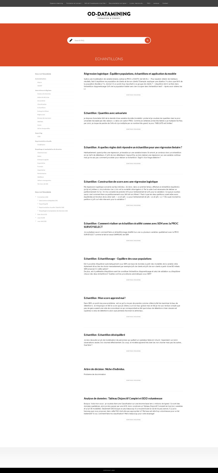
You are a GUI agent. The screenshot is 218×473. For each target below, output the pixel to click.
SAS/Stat (40, 121)
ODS (38, 136)
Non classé (41, 214)
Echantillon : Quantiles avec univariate (105, 113)
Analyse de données (44, 94)
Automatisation (40, 79)
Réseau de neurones (44, 118)
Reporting (38, 133)
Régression (41, 114)
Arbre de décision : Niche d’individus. (104, 369)
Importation (41, 170)
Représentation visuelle (43, 141)
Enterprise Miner (43, 111)
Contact (165, 3)
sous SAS (40, 221)
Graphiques (41, 144)
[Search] (147, 40)
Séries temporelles (43, 128)
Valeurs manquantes (44, 180)
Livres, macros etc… (137, 3)
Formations (41, 197)
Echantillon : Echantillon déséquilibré (104, 334)
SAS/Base (40, 177)
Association (41, 101)
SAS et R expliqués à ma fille (94, 3)
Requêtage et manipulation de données (48, 149)
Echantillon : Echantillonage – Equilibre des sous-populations (117, 258)
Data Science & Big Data (43, 90)
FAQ (148, 3)
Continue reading (133, 95)
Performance (41, 173)
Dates (39, 156)
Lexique (156, 3)
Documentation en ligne (117, 3)
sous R (39, 218)
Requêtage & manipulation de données (52, 211)
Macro (39, 82)
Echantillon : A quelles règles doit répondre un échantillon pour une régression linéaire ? (133, 147)
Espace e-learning (56, 3)
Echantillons (41, 108)
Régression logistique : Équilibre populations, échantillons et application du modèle (130, 73)
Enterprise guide (42, 159)
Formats (40, 166)
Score (39, 125)
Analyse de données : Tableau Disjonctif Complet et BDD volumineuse (123, 398)
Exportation (41, 163)
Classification (41, 104)
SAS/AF (39, 86)
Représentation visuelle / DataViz (50, 207)
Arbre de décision (43, 97)
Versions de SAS (42, 184)
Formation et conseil (73, 3)
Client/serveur (42, 153)
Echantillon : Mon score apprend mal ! (105, 298)
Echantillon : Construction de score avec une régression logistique (121, 181)
